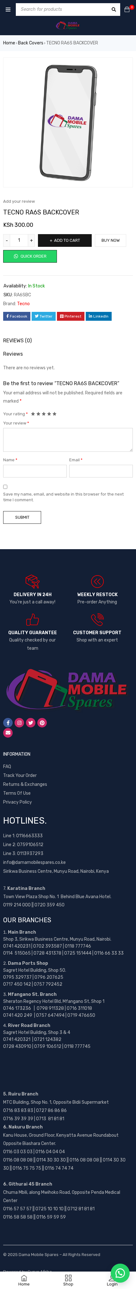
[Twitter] (30, 722)
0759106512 (30, 844)
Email (76, 459)
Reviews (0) (17, 341)
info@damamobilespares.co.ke (34, 862)
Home (9, 43)
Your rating (15, 413)
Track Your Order (20, 775)
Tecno (23, 303)
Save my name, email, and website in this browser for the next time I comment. (63, 497)
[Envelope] (8, 733)
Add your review (19, 201)
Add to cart (67, 240)
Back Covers (30, 43)
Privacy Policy (17, 802)
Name (10, 459)
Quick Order (33, 256)
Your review (16, 423)
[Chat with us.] (120, 1273)
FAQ (7, 766)
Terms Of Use (17, 793)
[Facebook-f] (8, 722)
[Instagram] (19, 722)
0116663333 (29, 836)
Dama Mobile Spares (39, 1254)
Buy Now (111, 240)
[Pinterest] (42, 722)
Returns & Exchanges (25, 784)
